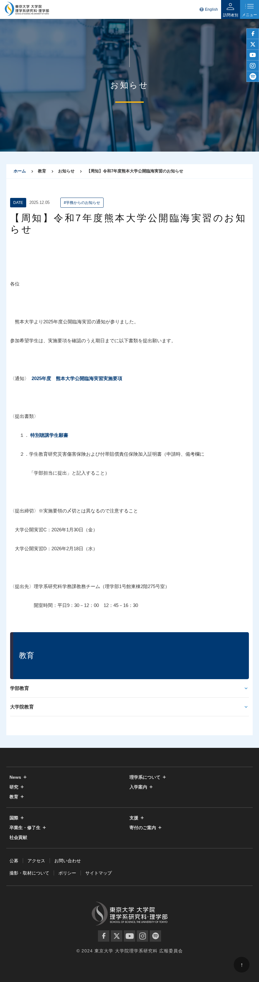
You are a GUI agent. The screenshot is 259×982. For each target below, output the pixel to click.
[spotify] (252, 76)
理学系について (145, 777)
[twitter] (252, 44)
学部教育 (19, 688)
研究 (13, 787)
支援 (134, 818)
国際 (13, 818)
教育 (13, 796)
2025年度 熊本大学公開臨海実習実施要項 (77, 378)
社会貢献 (18, 837)
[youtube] (252, 55)
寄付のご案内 (143, 827)
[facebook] (252, 33)
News (15, 777)
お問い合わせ (67, 860)
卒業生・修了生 (24, 827)
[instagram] (252, 66)
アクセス (36, 860)
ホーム (20, 171)
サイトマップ (98, 872)
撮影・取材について (29, 872)
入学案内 (138, 787)
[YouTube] (129, 936)
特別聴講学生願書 (49, 435)
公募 (13, 860)
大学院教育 (22, 706)
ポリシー (67, 872)
